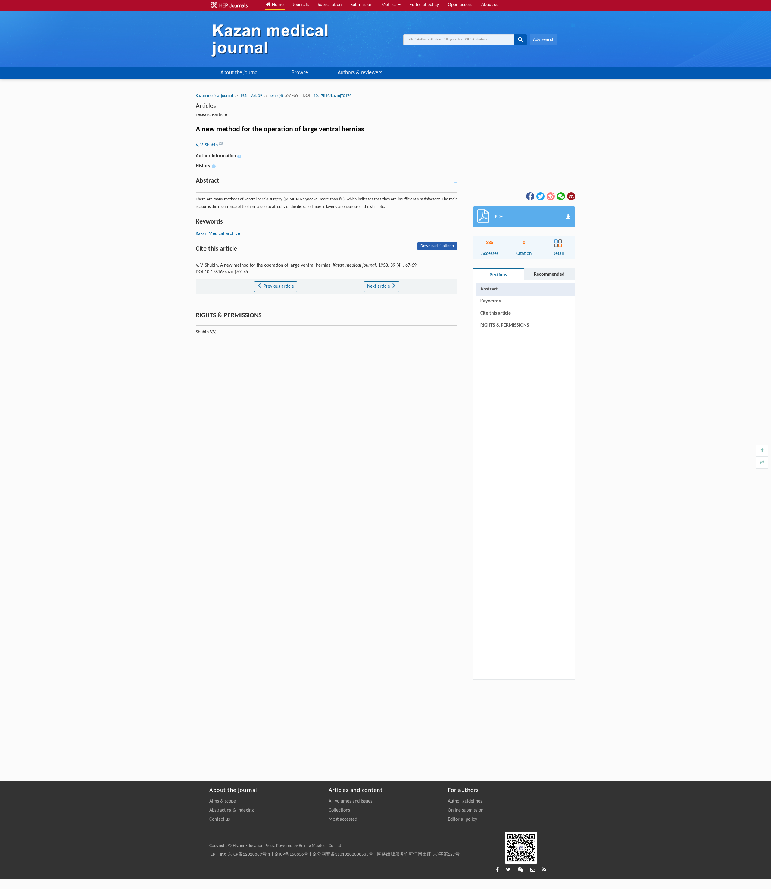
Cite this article (495, 313)
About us (489, 4)
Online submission (465, 810)
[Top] (762, 451)
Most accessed (343, 819)
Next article (379, 286)
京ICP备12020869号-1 (249, 854)
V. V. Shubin (207, 145)
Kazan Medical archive (218, 233)
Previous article (278, 286)
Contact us (219, 819)
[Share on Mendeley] (570, 196)
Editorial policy (424, 4)
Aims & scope (222, 801)
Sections (498, 275)
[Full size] (762, 463)
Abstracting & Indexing (231, 810)
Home (277, 4)
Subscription (330, 4)
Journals (301, 4)
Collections (339, 810)
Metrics (389, 4)
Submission (361, 4)
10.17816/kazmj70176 (332, 96)
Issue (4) (276, 96)
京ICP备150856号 (291, 854)
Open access (460, 4)
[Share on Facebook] (529, 196)
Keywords (490, 301)
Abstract (489, 289)
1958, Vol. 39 (251, 96)
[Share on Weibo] (550, 196)
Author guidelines (465, 801)
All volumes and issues (350, 801)
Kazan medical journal (214, 96)
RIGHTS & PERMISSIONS (504, 325)
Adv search (543, 39)
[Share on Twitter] (540, 196)
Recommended (549, 274)
